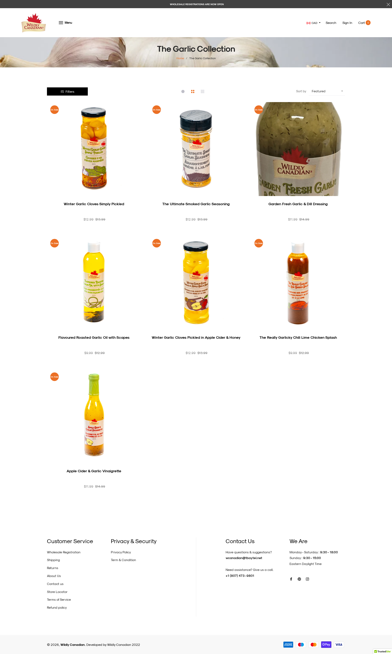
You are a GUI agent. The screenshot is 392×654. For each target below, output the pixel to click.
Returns (52, 568)
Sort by (301, 91)
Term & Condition (123, 560)
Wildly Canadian (72, 644)
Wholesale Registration (63, 552)
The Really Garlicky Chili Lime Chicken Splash (298, 337)
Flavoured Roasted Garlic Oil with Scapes (93, 337)
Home (180, 58)
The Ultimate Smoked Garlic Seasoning (196, 204)
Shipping (53, 560)
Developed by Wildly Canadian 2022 (113, 644)
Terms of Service (59, 599)
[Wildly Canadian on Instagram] (307, 579)
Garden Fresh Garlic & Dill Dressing (298, 204)
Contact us (55, 584)
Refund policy (57, 607)
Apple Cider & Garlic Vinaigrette (94, 471)
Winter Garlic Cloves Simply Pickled (94, 204)
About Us (54, 576)
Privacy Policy (121, 552)
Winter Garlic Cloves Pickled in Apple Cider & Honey (196, 337)
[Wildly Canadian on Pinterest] (299, 579)
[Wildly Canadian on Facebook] (291, 579)
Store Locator (57, 592)
